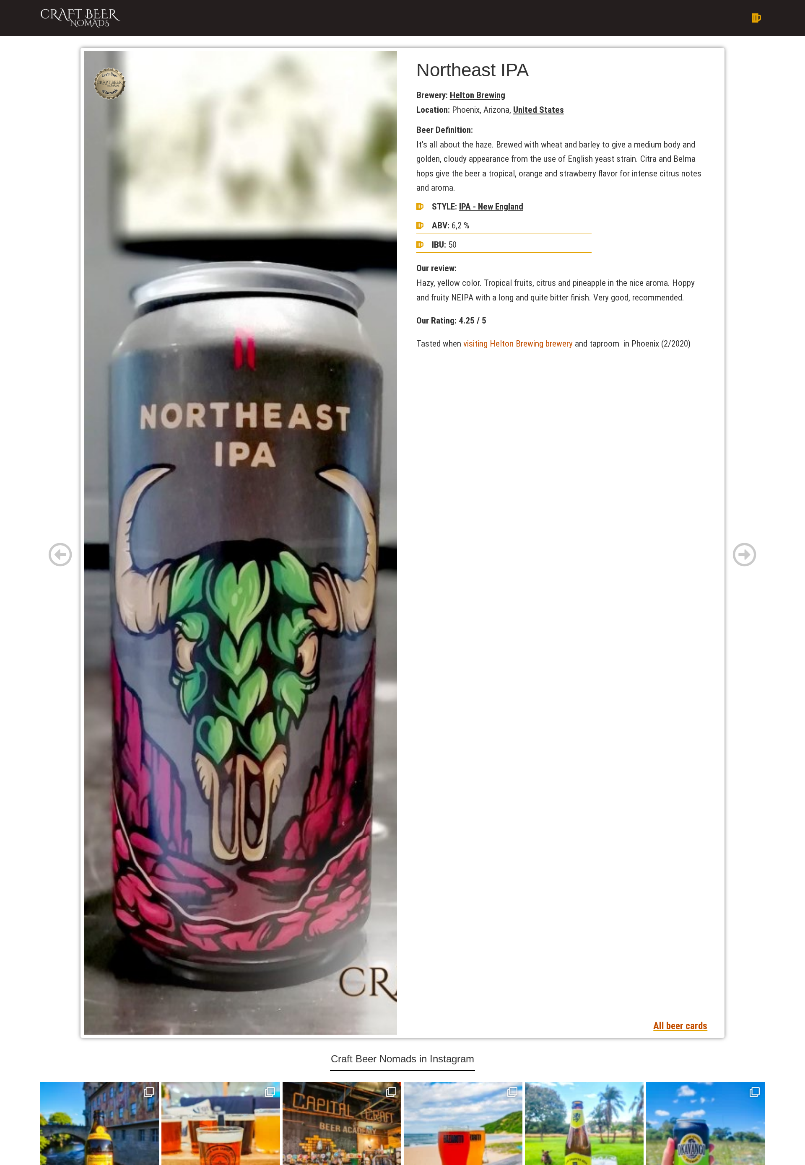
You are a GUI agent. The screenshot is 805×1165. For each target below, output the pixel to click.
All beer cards (680, 1026)
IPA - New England (491, 206)
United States (538, 109)
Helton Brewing (477, 95)
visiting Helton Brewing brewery (518, 343)
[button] (475, 18)
